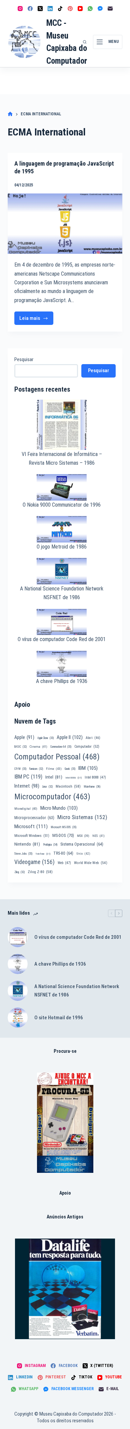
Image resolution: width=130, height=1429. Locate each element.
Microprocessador (34, 817)
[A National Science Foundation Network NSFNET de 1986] (18, 991)
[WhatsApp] (90, 8)
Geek (70, 768)
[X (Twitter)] (40, 8)
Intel (53, 777)
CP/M (20, 768)
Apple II (70, 737)
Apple (24, 737)
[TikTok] (60, 8)
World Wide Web (90, 863)
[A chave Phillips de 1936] (18, 964)
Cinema (38, 746)
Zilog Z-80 (40, 871)
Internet (26, 786)
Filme (54, 768)
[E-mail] (110, 8)
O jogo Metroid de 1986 (62, 547)
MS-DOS (63, 835)
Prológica (50, 844)
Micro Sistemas (82, 817)
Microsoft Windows (31, 836)
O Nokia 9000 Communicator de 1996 (62, 505)
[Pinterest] (70, 8)
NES (98, 836)
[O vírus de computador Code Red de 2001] (18, 937)
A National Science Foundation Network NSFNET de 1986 (76, 990)
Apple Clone (45, 738)
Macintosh (68, 786)
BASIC (20, 746)
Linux (47, 786)
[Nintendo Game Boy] (65, 1123)
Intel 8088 (95, 777)
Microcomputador (52, 796)
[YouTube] (80, 8)
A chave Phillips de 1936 (61, 681)
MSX (83, 836)
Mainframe (92, 786)
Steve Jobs (23, 853)
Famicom (36, 768)
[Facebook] (30, 8)
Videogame (34, 862)
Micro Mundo (59, 808)
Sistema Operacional (81, 844)
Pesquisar (23, 359)
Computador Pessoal (57, 756)
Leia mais (36, 320)
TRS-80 (63, 853)
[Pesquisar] (84, 42)
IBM (88, 768)
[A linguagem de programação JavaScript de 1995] (65, 223)
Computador (86, 746)
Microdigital (25, 808)
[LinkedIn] (50, 8)
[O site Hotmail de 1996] (18, 1018)
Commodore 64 (60, 746)
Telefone (42, 853)
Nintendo (27, 844)
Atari (93, 738)
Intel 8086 (73, 777)
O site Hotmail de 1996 (58, 1018)
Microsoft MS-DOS (63, 827)
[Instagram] (20, 8)
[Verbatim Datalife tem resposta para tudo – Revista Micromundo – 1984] (65, 1289)
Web (64, 863)
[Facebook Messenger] (100, 8)
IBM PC (28, 777)
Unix (83, 853)
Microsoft (31, 826)
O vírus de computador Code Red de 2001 (62, 639)
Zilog (19, 872)
